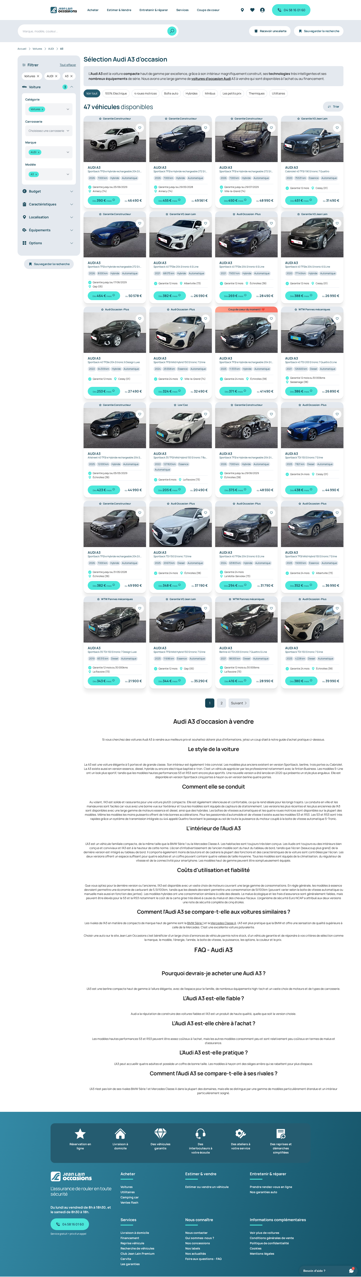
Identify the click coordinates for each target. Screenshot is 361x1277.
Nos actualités (195, 1254)
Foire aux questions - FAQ (203, 1259)
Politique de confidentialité (269, 1243)
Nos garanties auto (263, 1192)
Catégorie (32, 99)
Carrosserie (33, 121)
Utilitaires (278, 93)
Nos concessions (197, 1243)
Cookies (256, 1248)
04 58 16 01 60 (294, 10)
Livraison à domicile (135, 1233)
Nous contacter (196, 1233)
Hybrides (191, 93)
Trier (336, 106)
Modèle (30, 164)
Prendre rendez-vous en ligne (271, 1187)
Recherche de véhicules (137, 1248)
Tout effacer (68, 65)
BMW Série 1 (195, 923)
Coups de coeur (208, 10)
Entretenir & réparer (154, 10)
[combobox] (48, 109)
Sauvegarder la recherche (321, 31)
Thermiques (256, 93)
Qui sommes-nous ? (199, 1238)
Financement (130, 1238)
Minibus (210, 93)
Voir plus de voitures (264, 1233)
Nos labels (192, 1248)
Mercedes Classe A (223, 923)
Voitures (127, 1187)
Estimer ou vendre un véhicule (207, 1187)
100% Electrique (116, 93)
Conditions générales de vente (272, 1238)
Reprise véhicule (132, 1243)
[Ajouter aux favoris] (140, 128)
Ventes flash (129, 1202)
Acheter (93, 10)
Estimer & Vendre (119, 10)
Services (182, 10)
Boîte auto (171, 93)
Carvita (126, 1259)
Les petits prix (232, 93)
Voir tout (92, 93)
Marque (30, 142)
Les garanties (130, 1264)
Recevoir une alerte (273, 31)
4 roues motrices (145, 93)
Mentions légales (262, 1254)
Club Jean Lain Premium (138, 1254)
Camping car (130, 1197)
